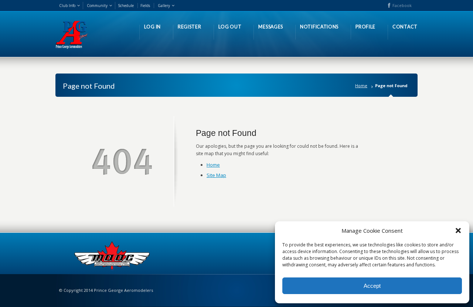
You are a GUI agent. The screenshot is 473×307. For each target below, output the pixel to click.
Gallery (164, 5)
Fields (145, 5)
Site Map (216, 175)
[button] (458, 230)
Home (361, 85)
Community (97, 5)
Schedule (126, 5)
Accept (372, 286)
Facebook (402, 5)
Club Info (67, 5)
